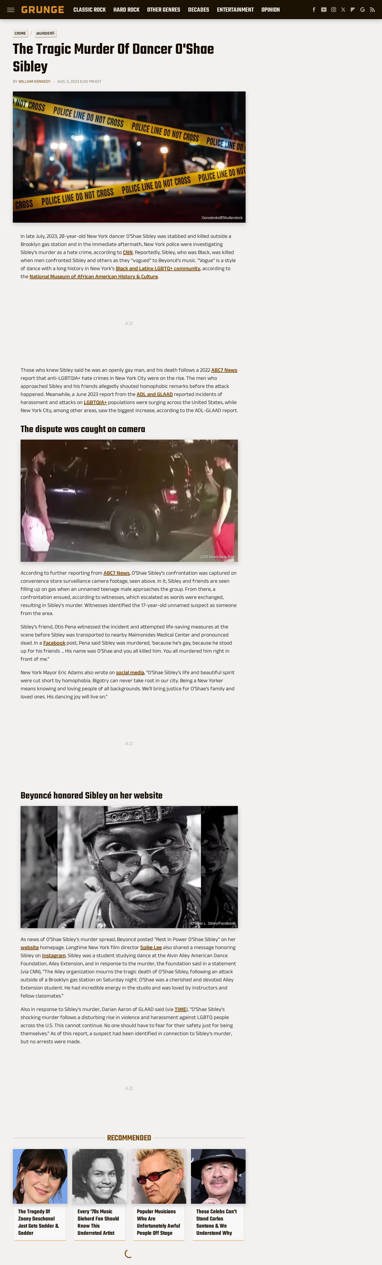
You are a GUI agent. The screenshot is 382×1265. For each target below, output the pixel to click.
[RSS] (372, 9)
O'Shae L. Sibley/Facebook (213, 923)
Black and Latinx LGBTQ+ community (158, 268)
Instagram (54, 955)
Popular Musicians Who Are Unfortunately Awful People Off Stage (158, 1222)
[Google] (362, 9)
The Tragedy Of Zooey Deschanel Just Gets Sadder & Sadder (38, 1222)
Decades (198, 9)
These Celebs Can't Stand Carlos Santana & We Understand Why (216, 1222)
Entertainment (235, 9)
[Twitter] (343, 9)
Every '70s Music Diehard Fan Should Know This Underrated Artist (98, 1222)
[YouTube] (323, 9)
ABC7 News (224, 370)
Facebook (54, 643)
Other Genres (163, 9)
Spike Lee (151, 947)
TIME (180, 1009)
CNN (128, 252)
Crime (20, 33)
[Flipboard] (352, 9)
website (30, 947)
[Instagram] (333, 9)
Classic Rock (89, 9)
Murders (45, 33)
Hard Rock (126, 9)
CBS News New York (218, 557)
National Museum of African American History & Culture (94, 276)
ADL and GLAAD (155, 394)
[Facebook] (314, 9)
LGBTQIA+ (95, 402)
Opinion (270, 9)
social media (130, 672)
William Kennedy (35, 81)
